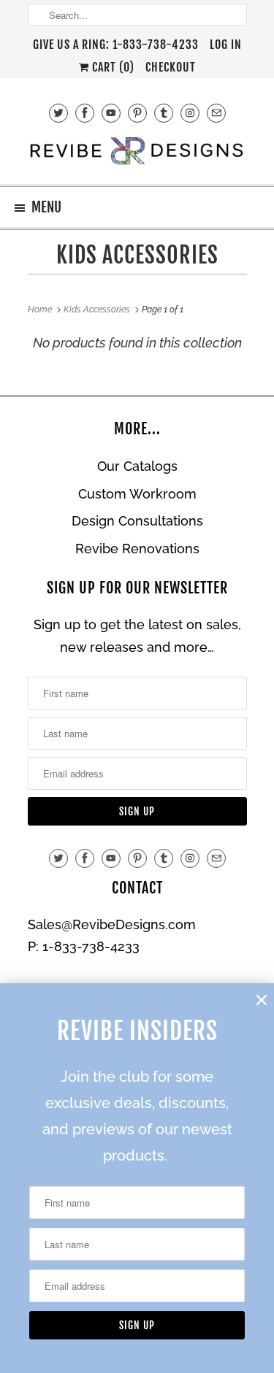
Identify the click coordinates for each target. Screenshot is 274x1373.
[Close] (261, 1000)
